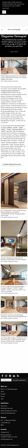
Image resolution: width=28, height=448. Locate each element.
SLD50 (3, 129)
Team (2, 391)
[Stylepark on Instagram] (6, 375)
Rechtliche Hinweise (7, 408)
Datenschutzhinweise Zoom (9, 411)
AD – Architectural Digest (8, 420)
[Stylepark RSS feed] (18, 375)
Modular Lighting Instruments (9, 90)
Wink (2, 131)
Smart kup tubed (17, 129)
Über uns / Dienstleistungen (9, 389)
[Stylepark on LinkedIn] (14, 375)
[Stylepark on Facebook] (2, 375)
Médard (9, 127)
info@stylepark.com (7, 439)
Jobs (2, 399)
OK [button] (4, 12)
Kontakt (3, 394)
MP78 (15, 127)
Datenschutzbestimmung (8, 413)
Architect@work (5, 422)
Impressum (4, 406)
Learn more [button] (5, 8)
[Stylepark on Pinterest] (10, 375)
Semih (21, 127)
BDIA (2, 425)
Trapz (8, 129)
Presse (3, 396)
